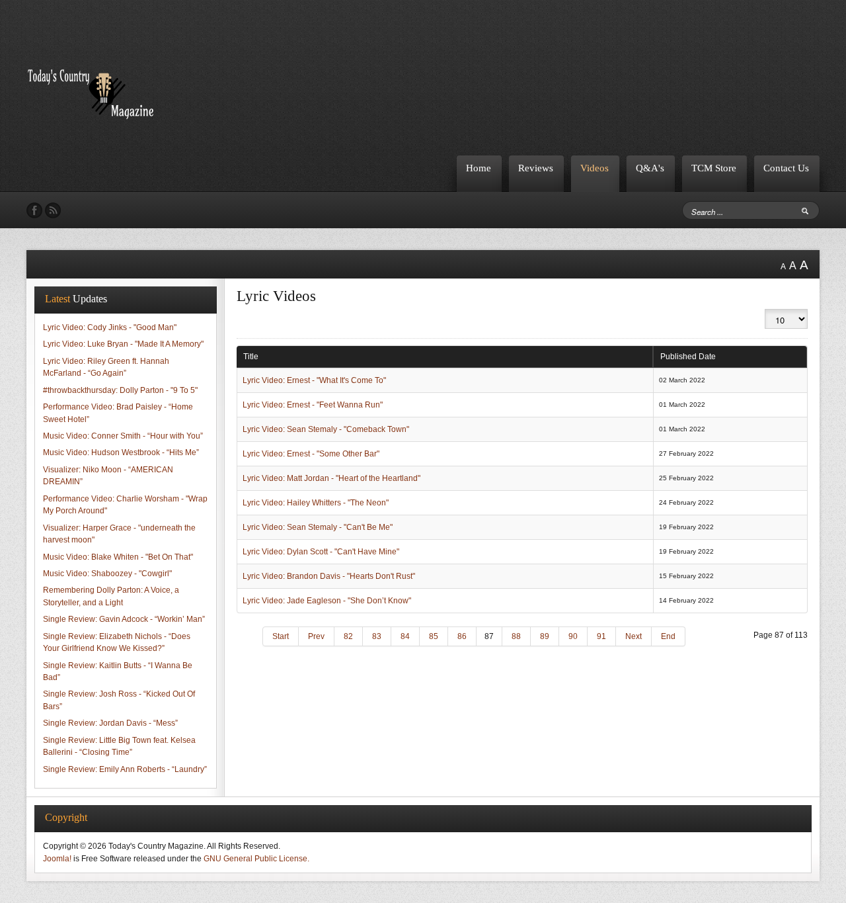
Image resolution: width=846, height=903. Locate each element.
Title (250, 357)
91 (601, 636)
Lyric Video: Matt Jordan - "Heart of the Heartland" (331, 478)
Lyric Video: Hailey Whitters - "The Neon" (316, 503)
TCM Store (713, 167)
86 (462, 636)
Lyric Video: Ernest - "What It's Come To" (314, 380)
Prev (316, 636)
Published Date (688, 357)
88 (516, 636)
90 (573, 636)
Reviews (535, 167)
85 (433, 636)
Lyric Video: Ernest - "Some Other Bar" (311, 454)
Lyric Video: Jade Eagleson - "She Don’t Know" (327, 601)
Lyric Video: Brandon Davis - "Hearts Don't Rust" (329, 576)
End (668, 636)
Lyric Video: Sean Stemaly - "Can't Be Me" (318, 527)
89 (544, 636)
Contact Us (786, 167)
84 (405, 636)
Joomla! (57, 859)
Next (633, 636)
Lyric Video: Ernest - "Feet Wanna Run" (313, 405)
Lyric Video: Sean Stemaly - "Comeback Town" (326, 429)
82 (348, 636)
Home (478, 167)
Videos (594, 167)
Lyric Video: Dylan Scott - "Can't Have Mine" (321, 552)
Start (280, 636)
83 (376, 636)
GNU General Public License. (256, 859)
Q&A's (650, 167)
